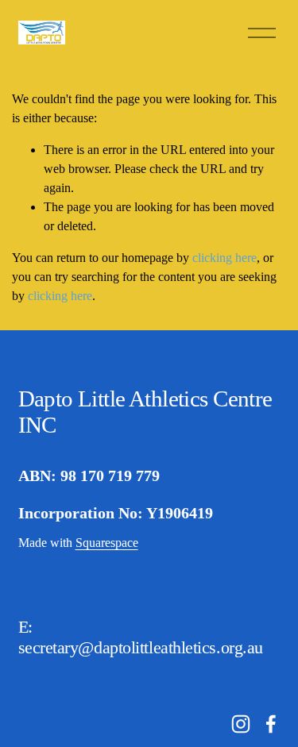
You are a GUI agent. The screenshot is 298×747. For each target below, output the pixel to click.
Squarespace (106, 542)
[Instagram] (240, 724)
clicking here (224, 257)
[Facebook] (271, 724)
